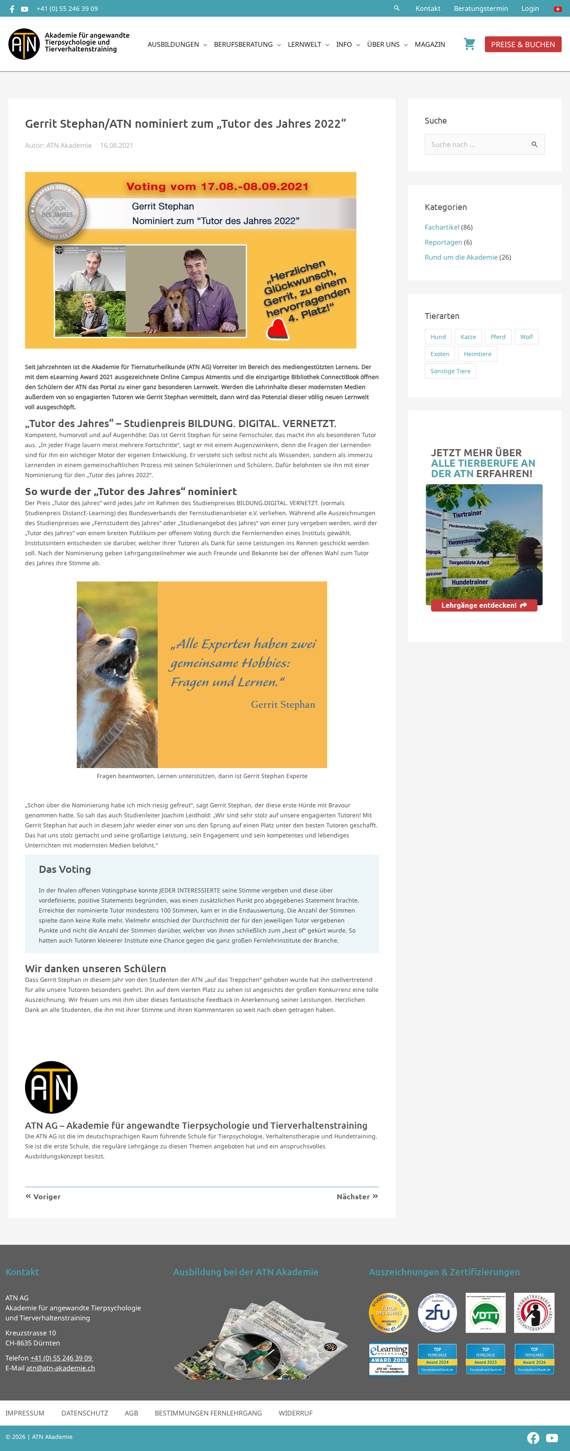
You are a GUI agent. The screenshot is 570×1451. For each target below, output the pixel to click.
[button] (397, 8)
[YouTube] (24, 9)
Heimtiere (478, 354)
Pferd (498, 337)
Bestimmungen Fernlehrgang (208, 1413)
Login (530, 8)
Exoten (440, 354)
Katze (468, 337)
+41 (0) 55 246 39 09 (67, 8)
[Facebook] (12, 9)
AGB (131, 1413)
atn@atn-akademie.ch (60, 1368)
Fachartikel (442, 227)
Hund (438, 337)
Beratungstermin (481, 8)
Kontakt (428, 8)
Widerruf (296, 1413)
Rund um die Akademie (461, 257)
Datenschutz (84, 1413)
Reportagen (443, 242)
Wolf (526, 337)
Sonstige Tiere (451, 371)
